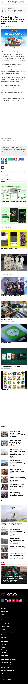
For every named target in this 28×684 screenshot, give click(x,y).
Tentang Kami (5, 667)
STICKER (4, 175)
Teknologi (4, 650)
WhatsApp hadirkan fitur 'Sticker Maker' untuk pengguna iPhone (13, 224)
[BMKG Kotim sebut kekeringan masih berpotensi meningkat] (4, 494)
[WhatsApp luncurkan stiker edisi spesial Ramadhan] (14, 380)
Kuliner (3, 647)
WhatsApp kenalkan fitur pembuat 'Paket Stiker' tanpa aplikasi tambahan (13, 200)
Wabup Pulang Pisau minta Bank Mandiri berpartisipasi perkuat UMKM (17, 478)
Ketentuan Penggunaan (8, 659)
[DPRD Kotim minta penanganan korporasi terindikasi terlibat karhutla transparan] (4, 463)
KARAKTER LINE (19, 171)
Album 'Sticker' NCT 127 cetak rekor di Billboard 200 (13, 271)
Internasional (5, 626)
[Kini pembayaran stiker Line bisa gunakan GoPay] (14, 333)
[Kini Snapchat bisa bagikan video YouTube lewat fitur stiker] (14, 239)
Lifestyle (11, 8)
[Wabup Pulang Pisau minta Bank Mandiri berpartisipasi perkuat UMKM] (4, 479)
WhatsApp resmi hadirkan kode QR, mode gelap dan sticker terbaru (12, 365)
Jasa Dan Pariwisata (7, 632)
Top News (4, 501)
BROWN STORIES (8, 171)
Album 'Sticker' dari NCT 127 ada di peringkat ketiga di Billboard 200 (12, 294)
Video (3, 617)
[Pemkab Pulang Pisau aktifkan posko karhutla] (4, 472)
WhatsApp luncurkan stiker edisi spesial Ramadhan (13, 388)
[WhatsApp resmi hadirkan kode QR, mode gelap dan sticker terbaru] (14, 356)
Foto (2, 562)
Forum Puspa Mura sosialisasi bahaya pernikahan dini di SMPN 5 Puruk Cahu (17, 434)
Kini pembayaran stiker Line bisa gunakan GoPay (11, 341)
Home (6, 8)
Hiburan (3, 652)
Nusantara (4, 619)
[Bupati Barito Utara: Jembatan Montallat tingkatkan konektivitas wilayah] (4, 443)
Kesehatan (4, 655)
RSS (2, 673)
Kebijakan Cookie (6, 665)
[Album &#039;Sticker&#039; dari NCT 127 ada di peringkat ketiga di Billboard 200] (14, 286)
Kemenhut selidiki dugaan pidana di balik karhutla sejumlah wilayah (17, 555)
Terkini (3, 606)
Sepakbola (4, 637)
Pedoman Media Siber (7, 670)
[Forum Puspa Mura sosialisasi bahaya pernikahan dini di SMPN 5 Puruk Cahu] (4, 434)
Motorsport (4, 641)
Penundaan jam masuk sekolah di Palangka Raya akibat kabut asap (13, 578)
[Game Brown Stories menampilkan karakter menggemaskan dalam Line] (14, 513)
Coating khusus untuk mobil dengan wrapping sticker (12, 318)
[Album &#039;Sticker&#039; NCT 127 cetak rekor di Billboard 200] (14, 262)
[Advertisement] (14, 117)
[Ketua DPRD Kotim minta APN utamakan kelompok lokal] (4, 487)
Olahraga (4, 635)
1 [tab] (9, 585)
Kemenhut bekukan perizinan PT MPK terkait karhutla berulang (16, 540)
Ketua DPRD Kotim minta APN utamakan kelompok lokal (16, 486)
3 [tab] (14, 585)
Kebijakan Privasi (6, 662)
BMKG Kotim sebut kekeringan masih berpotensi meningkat (16, 494)
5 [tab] (18, 585)
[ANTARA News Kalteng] (15, 2)
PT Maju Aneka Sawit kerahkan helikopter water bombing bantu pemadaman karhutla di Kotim (17, 453)
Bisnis (3, 629)
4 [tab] (16, 585)
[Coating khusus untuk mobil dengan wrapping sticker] (14, 309)
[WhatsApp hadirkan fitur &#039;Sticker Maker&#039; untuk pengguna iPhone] (14, 215)
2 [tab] (11, 585)
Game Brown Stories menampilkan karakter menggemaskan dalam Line (12, 11)
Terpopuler (4, 611)
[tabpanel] (14, 575)
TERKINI (3, 427)
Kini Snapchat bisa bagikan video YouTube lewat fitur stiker (11, 247)
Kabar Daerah (5, 624)
